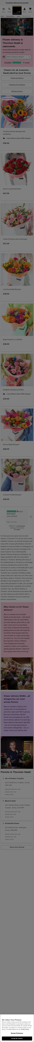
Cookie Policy (25, 1029)
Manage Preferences (17, 1033)
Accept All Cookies (17, 1038)
